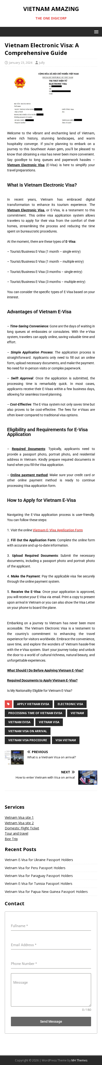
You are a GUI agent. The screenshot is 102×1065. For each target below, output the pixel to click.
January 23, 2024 (20, 62)
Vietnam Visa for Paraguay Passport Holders (39, 875)
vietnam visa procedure (27, 740)
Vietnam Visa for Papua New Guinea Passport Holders (46, 891)
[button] (95, 31)
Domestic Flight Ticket (22, 828)
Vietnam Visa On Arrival (27, 731)
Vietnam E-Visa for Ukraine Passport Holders (39, 859)
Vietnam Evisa (19, 722)
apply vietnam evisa (33, 704)
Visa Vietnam (66, 740)
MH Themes (79, 1060)
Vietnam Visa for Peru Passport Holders (35, 868)
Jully (42, 62)
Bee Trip (11, 839)
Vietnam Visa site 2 (19, 823)
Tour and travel (16, 833)
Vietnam (77, 713)
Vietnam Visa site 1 (19, 817)
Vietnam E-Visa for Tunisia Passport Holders (38, 883)
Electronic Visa (70, 704)
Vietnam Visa (49, 722)
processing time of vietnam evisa (35, 713)
